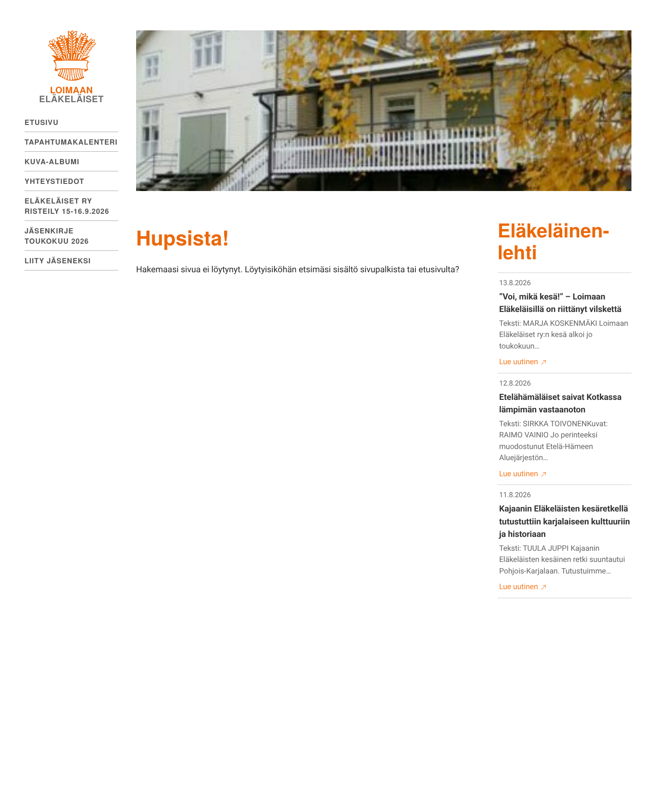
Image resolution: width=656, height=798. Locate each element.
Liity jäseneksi (58, 260)
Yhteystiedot (54, 181)
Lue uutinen (518, 361)
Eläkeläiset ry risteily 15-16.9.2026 (67, 205)
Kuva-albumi (52, 161)
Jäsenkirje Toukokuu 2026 (57, 235)
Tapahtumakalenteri (71, 142)
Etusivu (41, 122)
